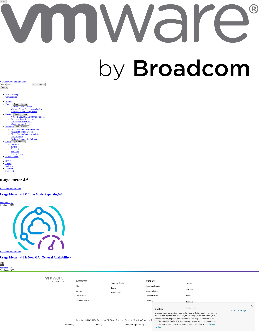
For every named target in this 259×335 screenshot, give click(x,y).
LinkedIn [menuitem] (15, 144)
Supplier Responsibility (134, 325)
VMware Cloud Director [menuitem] (21, 107)
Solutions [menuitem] (9, 114)
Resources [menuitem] (9, 127)
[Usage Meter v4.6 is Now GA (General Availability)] (39, 249)
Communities (11, 97)
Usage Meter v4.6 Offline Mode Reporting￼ (31, 194)
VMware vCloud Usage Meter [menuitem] (24, 111)
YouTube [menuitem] (15, 151)
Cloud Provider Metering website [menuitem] (25, 134)
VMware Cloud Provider (10, 188)
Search (3, 84)
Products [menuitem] (9, 104)
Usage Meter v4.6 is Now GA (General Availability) (35, 257)
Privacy (99, 325)
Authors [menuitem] (8, 101)
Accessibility (68, 325)
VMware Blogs (12, 94)
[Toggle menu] (1, 90)
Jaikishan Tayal (6, 202)
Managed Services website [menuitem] (22, 132)
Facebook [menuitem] (15, 149)
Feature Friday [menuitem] (17, 137)
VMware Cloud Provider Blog (13, 82)
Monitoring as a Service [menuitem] (21, 124)
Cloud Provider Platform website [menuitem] (25, 129)
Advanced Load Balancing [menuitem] (22, 119)
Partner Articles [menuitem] (11, 156)
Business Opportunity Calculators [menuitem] (25, 139)
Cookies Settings (238, 311)
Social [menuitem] (8, 142)
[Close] (252, 306)
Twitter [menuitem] (14, 147)
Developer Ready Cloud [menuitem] (21, 122)
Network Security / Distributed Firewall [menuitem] (28, 117)
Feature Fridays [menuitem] (17, 154)
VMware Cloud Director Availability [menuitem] (26, 109)
